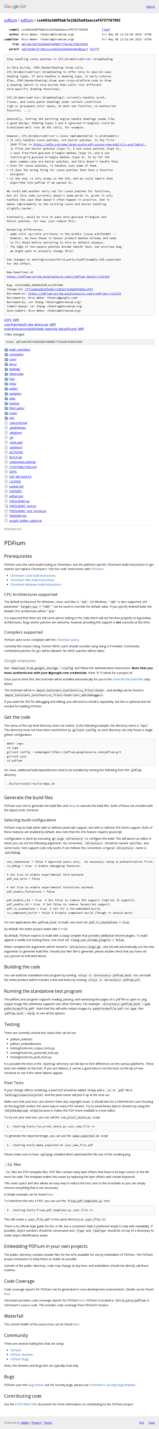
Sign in (150, 7)
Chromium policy (68, 640)
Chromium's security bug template (112, 1385)
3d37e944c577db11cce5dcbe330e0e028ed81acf (55, 49)
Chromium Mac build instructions (32, 580)
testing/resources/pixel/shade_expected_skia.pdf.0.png (40, 329)
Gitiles (25, 1423)
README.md (17, 516)
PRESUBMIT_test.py (22, 506)
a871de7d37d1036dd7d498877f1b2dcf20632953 (55, 44)
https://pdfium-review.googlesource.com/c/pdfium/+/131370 (74, 293)
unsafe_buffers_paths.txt (25, 521)
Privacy (36, 1423)
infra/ (12, 384)
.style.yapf (16, 442)
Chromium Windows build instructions (35, 584)
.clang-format (18, 423)
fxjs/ (12, 379)
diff (94, 49)
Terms (47, 1423)
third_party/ (16, 408)
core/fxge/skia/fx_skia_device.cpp (26, 324)
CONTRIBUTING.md (22, 467)
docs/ (13, 364)
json (151, 1422)
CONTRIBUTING (26, 1404)
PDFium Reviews (21, 1355)
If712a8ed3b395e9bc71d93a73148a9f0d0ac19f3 (59, 289)
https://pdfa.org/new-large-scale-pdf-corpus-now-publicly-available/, (89, 144)
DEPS (8, 320)
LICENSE (15, 481)
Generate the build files (128, 679)
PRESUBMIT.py (19, 501)
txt (141, 1422)
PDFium (15, 1350)
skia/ (12, 398)
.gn (11, 437)
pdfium (10, 20)
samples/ (15, 394)
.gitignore (15, 433)
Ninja (72, 806)
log (106, 29)
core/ (12, 359)
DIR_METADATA (20, 477)
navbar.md (16, 486)
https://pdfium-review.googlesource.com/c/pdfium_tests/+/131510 (58, 276)
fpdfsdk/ (14, 369)
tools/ (13, 413)
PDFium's (97, 569)
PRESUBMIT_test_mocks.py (27, 511)
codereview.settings (22, 462)
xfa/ (11, 418)
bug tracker (35, 1385)
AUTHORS (16, 452)
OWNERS (15, 491)
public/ (13, 389)
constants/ (16, 354)
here (50, 1194)
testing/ (14, 403)
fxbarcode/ (16, 374)
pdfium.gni (16, 496)
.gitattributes (17, 428)
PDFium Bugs (19, 1359)
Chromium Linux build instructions (33, 575)
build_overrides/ (19, 349)
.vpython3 (15, 447)
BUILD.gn (15, 457)
